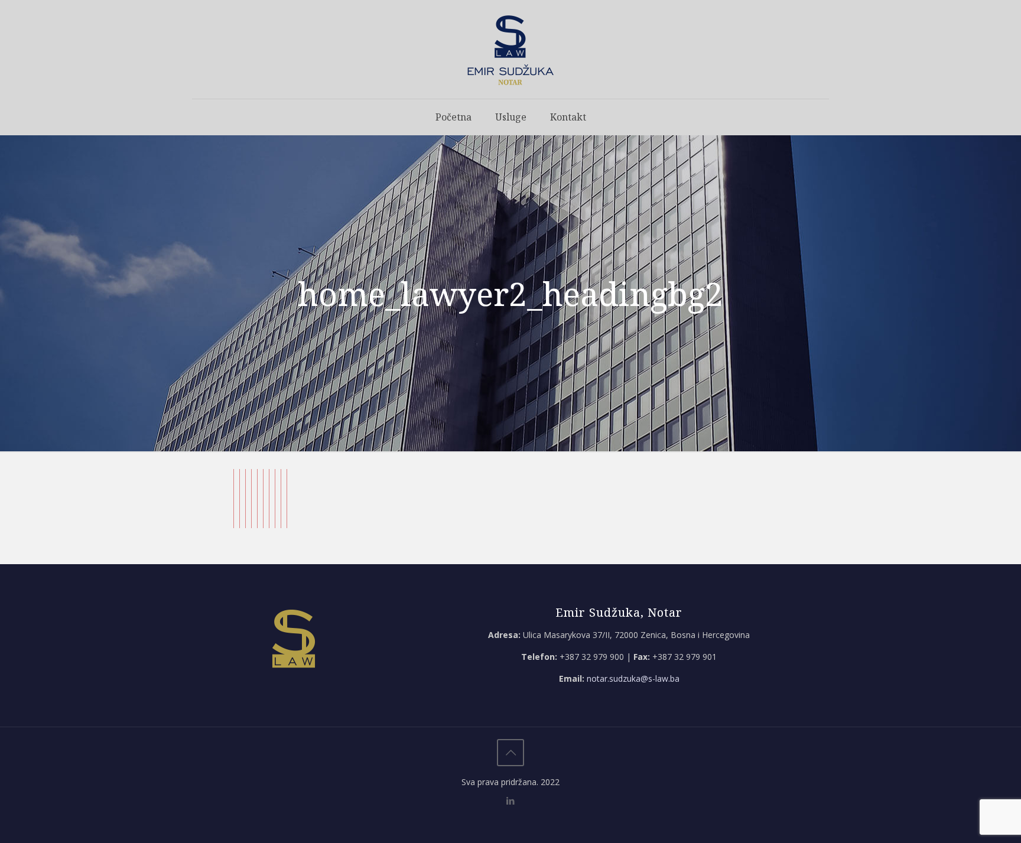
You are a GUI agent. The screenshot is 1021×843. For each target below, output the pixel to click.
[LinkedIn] (511, 800)
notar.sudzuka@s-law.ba (633, 678)
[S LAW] (510, 49)
